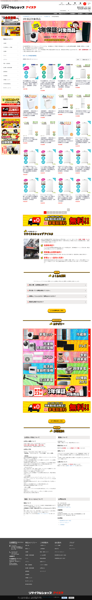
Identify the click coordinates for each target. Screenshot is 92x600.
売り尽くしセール (7, 87)
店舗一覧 (56, 548)
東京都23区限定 (28, 584)
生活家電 (5, 75)
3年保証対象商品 (7, 83)
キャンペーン (72, 548)
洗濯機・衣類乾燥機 (29, 555)
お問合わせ (42, 568)
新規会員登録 (43, 558)
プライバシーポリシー (64, 522)
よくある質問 (43, 555)
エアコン (5, 59)
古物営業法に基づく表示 (60, 558)
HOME (55, 13)
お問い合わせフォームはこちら (64, 507)
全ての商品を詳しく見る (57, 421)
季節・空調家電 (6, 63)
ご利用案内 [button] (72, 13)
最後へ (68, 211)
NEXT (63, 212)
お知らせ (71, 545)
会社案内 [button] (80, 13)
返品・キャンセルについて (43, 513)
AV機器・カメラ (6, 79)
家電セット (27, 548)
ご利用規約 (62, 524)
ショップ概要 (57, 545)
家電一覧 (25, 55)
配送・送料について (71, 465)
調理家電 (5, 71)
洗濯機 (4, 51)
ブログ (86, 13)
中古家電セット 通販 (7, 47)
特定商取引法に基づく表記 (65, 520)
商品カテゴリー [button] (63, 13)
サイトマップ (43, 571)
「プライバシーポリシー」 (48, 597)
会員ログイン (43, 561)
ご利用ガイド (43, 545)
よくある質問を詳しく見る (56, 310)
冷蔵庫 (4, 43)
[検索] (89, 11)
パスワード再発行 (44, 564)
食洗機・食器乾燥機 (7, 67)
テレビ (4, 55)
